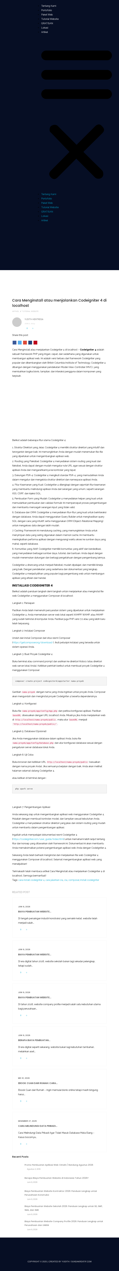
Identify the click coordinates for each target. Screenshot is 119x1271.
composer (73, 880)
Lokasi (44, 27)
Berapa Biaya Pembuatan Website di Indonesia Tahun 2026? (57, 1178)
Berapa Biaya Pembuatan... (34, 1040)
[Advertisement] (59, 246)
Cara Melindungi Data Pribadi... (37, 1126)
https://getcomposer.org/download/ (33, 642)
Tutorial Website (50, 19)
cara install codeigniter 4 (31, 880)
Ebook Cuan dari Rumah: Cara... (38, 1083)
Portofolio (46, 10)
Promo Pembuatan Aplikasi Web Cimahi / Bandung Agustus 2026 (59, 1164)
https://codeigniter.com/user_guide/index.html (38, 839)
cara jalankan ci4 (54, 880)
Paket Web (47, 14)
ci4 (65, 880)
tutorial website (30, 311)
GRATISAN (47, 23)
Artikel (44, 32)
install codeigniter (89, 880)
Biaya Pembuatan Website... (34, 911)
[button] (76, 113)
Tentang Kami (48, 6)
